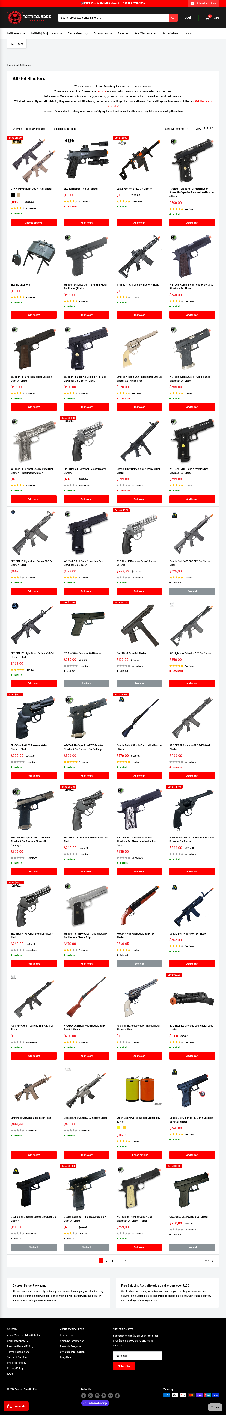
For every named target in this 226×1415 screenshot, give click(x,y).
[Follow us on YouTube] (110, 1395)
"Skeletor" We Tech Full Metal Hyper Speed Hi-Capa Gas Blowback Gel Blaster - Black (192, 192)
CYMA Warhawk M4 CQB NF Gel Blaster (31, 188)
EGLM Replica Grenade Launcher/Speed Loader (191, 1027)
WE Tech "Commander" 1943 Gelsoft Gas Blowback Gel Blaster (191, 286)
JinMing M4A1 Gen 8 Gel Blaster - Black (138, 284)
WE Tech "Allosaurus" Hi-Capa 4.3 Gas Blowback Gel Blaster (190, 378)
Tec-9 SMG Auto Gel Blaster (131, 653)
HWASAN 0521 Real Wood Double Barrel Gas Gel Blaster (85, 1027)
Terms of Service (17, 1357)
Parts (121, 33)
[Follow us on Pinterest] (103, 1395)
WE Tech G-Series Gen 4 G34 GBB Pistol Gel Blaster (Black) (85, 286)
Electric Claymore (20, 284)
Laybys (189, 33)
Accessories (101, 33)
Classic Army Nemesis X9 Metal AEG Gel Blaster (138, 470)
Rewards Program (70, 1346)
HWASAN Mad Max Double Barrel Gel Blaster (136, 935)
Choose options (33, 222)
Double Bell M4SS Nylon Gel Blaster (188, 933)
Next (207, 1260)
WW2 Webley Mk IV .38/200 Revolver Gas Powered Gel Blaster (192, 839)
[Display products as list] (211, 128)
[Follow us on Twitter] (90, 1395)
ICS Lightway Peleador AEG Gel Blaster (191, 653)
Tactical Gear (76, 33)
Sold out (192, 591)
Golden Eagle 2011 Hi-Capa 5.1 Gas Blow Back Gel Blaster (85, 1218)
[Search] (173, 18)
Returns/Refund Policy (20, 1346)
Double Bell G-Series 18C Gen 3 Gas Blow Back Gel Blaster (192, 1119)
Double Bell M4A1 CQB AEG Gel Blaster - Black (191, 563)
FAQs (10, 1373)
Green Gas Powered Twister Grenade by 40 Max (138, 1119)
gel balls (101, 91)
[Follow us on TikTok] (117, 1395)
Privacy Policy (15, 1368)
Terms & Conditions (18, 1351)
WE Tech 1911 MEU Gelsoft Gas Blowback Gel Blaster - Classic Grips (85, 935)
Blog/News (66, 1357)
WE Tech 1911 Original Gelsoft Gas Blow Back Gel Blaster (32, 378)
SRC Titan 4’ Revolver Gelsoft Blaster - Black (32, 935)
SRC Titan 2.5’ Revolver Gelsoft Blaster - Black (86, 839)
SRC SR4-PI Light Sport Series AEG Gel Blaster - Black (32, 563)
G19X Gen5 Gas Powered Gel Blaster (189, 1216)
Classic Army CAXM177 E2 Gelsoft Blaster (86, 1117)
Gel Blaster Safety (17, 1340)
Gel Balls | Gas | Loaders (44, 33)
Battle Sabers (170, 33)
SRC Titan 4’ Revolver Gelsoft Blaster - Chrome (137, 563)
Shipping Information (72, 1340)
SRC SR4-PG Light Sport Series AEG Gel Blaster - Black (32, 655)
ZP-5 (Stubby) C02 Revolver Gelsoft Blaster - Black (30, 747)
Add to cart (87, 222)
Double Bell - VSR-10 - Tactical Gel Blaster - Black (139, 747)
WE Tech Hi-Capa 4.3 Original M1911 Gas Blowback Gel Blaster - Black (85, 378)
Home (10, 64)
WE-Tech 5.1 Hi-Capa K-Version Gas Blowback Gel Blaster (189, 470)
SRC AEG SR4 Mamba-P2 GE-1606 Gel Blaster (190, 747)
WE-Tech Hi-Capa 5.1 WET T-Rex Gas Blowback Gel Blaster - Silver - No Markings (30, 841)
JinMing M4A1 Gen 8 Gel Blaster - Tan (31, 1117)
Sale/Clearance (143, 33)
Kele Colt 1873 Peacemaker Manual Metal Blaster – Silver (138, 1027)
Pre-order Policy (16, 1362)
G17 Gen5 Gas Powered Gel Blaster (82, 653)
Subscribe (124, 1366)
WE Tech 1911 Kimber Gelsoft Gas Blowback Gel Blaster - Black (134, 1218)
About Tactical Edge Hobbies (23, 1335)
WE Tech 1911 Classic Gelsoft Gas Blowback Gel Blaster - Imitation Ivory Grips (137, 841)
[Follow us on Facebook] (83, 1395)
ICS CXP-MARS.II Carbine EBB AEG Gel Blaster (32, 1027)
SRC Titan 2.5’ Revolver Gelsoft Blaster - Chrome (86, 470)
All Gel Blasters (23, 64)
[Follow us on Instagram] (97, 1395)
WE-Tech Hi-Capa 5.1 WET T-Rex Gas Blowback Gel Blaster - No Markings (83, 747)
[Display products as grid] (206, 128)
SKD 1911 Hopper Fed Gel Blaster (81, 188)
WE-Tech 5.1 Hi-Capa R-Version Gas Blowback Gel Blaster (83, 563)
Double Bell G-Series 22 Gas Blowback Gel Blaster (33, 1218)
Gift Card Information (72, 1351)
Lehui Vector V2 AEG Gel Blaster (134, 188)
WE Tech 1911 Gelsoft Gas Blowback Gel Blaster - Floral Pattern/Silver (32, 470)
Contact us (66, 1335)
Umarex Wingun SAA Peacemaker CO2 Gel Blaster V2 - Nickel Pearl (139, 378)
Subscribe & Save (206, 3)
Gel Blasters (14, 33)
